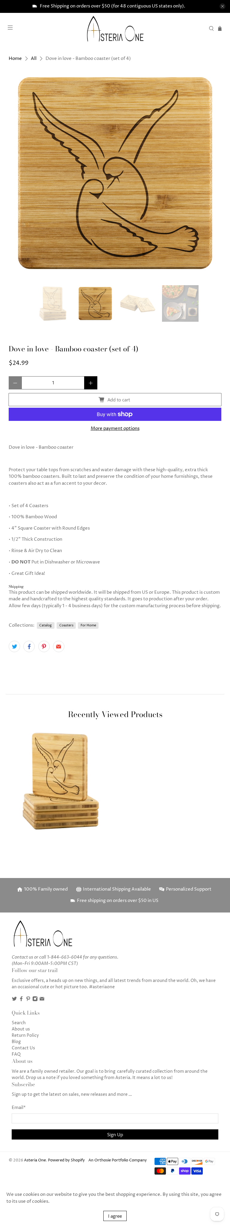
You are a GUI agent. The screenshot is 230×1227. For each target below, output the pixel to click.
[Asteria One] (115, 28)
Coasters (66, 625)
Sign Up (115, 1134)
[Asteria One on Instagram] (35, 1000)
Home (15, 58)
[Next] (211, 172)
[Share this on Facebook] (29, 646)
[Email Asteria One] (42, 1000)
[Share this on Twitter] (14, 646)
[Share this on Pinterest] (44, 646)
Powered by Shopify (66, 1160)
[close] (223, 6)
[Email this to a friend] (58, 646)
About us (21, 1029)
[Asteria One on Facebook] (21, 1000)
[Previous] (18, 172)
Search (19, 1023)
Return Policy (25, 1035)
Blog (16, 1042)
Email (19, 1107)
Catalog (45, 625)
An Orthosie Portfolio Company (117, 1160)
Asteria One (35, 1160)
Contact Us (23, 1048)
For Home (88, 625)
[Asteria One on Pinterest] (28, 1000)
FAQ (16, 1054)
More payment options (115, 428)
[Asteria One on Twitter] (14, 1000)
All (34, 58)
